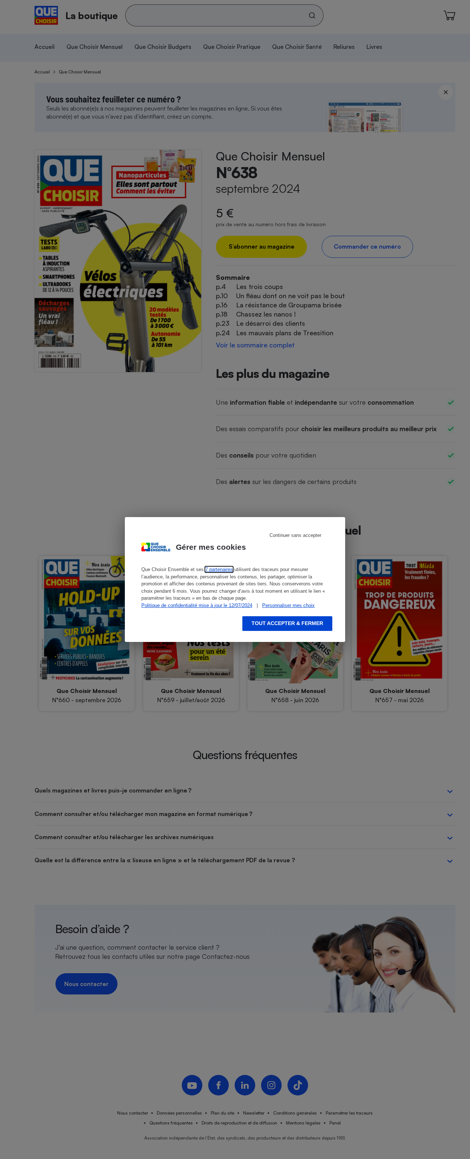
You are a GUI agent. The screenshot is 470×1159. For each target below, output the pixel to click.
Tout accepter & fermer (287, 623)
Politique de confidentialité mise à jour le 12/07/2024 (196, 605)
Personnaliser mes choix (288, 605)
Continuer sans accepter (295, 535)
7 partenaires (219, 569)
